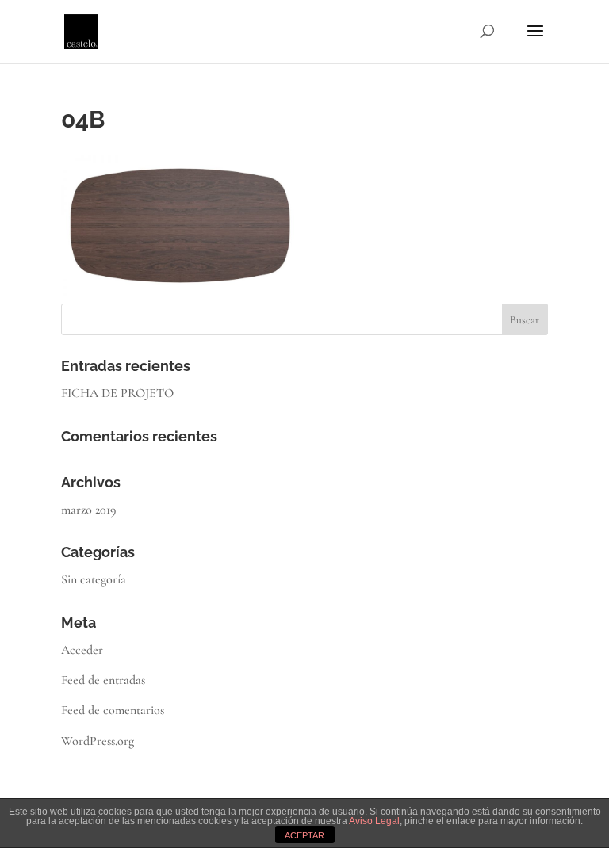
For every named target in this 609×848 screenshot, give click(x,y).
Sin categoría (93, 579)
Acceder (82, 650)
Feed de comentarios (112, 710)
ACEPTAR (304, 835)
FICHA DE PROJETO (117, 393)
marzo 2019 (88, 510)
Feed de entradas (103, 680)
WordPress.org (97, 741)
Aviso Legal (374, 821)
